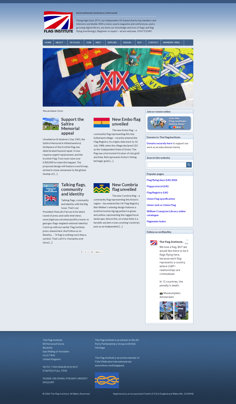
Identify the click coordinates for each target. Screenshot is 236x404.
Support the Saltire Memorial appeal (72, 126)
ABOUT (59, 42)
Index (156, 221)
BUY (139, 42)
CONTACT (153, 42)
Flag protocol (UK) (158, 186)
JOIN (88, 42)
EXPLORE (112, 42)
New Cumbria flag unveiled (125, 187)
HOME (48, 42)
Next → (99, 252)
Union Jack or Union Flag (161, 204)
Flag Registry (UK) (157, 192)
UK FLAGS (75, 42)
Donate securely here (159, 143)
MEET (98, 42)
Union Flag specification (161, 198)
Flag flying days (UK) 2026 (162, 179)
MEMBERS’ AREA (171, 42)
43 (92, 252)
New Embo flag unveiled (126, 121)
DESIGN (127, 42)
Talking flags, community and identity (73, 189)
